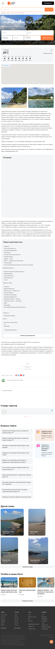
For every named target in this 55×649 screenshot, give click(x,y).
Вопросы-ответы (32, 616)
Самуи (16, 621)
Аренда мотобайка (46, 627)
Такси (43, 623)
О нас (29, 614)
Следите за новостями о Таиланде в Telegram (45, 447)
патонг (16, 13)
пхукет (8, 13)
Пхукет (16, 614)
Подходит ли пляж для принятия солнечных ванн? (16, 497)
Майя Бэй (3, 621)
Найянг (2, 625)
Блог (29, 618)
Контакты (30, 621)
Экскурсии (44, 616)
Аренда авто (45, 625)
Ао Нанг (16, 625)
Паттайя (17, 618)
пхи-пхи (12, 13)
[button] (3, 97)
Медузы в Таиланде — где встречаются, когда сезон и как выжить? (45, 591)
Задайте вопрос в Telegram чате (46, 432)
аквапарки (21, 13)
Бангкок (16, 616)
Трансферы (44, 621)
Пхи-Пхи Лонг (4, 614)
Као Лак (3, 618)
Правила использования (19, 644)
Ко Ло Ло (3, 616)
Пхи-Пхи (16, 623)
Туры (43, 614)
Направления (45, 629)
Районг (2, 623)
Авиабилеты (44, 618)
